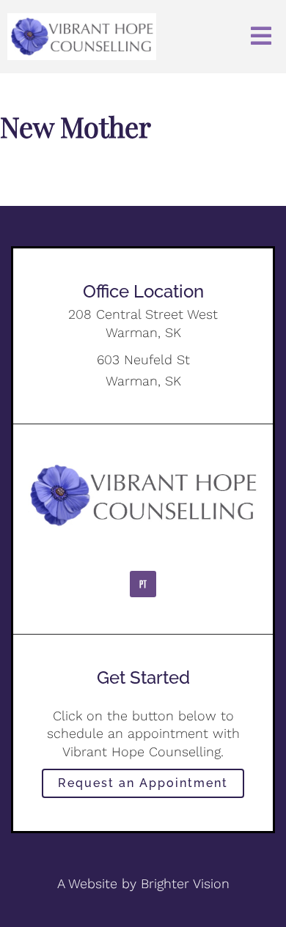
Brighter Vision (185, 883)
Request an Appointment (143, 783)
